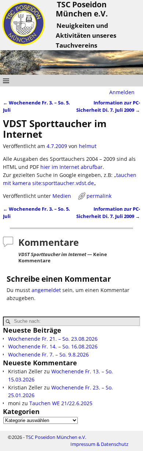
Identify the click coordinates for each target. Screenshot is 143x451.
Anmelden (122, 92)
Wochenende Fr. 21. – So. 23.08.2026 (53, 338)
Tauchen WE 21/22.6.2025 (60, 403)
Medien (61, 195)
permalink (99, 195)
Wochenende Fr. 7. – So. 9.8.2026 (48, 354)
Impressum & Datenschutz (99, 444)
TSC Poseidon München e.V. (56, 437)
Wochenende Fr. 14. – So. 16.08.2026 (53, 346)
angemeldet (46, 290)
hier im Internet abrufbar (71, 166)
